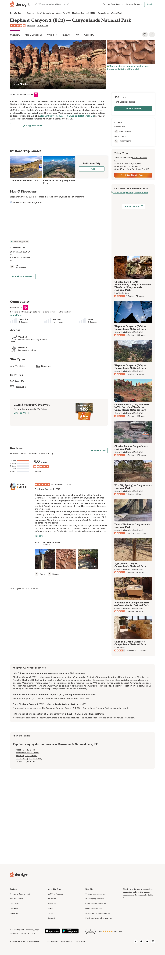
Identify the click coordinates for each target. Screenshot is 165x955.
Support (51, 918)
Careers (51, 913)
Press (50, 908)
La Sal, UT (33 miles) (25, 761)
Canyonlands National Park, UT (56, 13)
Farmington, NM (133, 163)
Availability (89, 35)
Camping (30, 13)
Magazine (14, 913)
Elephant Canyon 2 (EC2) (47, 489)
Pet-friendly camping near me (98, 918)
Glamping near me (93, 908)
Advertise (52, 899)
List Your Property (133, 4)
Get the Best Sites (111, 4)
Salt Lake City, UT (140, 169)
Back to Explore (17, 13)
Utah (38, 13)
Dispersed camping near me (97, 913)
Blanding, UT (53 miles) (27, 755)
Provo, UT (136, 166)
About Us (52, 904)
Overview (15, 35)
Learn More (16, 315)
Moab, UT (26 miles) (25, 750)
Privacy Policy (66, 941)
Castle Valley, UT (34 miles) (29, 758)
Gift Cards (14, 904)
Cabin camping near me (95, 904)
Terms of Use (80, 941)
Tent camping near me (95, 894)
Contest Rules (52, 941)
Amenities (52, 35)
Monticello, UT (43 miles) (28, 753)
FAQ (77, 35)
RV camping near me (94, 899)
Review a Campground (20, 894)
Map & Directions (33, 35)
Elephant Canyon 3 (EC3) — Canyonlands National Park (67, 116)
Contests (14, 908)
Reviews (65, 35)
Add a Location (16, 899)
